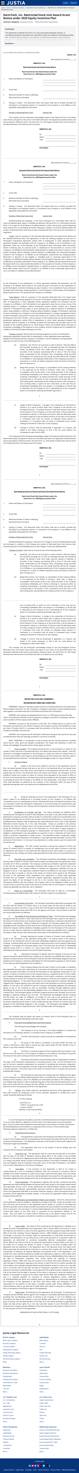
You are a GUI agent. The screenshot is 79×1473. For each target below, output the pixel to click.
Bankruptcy (44, 1340)
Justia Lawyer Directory (48, 1433)
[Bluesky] (44, 1466)
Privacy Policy (55, 1470)
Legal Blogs (7, 1433)
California (43, 1409)
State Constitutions (46, 1400)
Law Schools (45, 1367)
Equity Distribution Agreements (46, 22)
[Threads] (41, 1466)
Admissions (44, 1373)
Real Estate (7, 1386)
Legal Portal (19, 1470)
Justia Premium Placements (49, 1436)
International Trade (10, 1382)
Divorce (42, 1346)
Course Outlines (45, 1379)
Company (28, 1470)
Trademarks (7, 1445)
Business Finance (26, 22)
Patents (5, 1442)
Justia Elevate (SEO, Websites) (50, 1439)
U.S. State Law (46, 1397)
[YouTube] (32, 1466)
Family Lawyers (8, 1356)
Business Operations (10, 1373)
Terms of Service (43, 1470)
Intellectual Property (10, 1379)
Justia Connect (9, 1470)
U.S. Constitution (9, 1400)
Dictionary (43, 1370)
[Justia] (16, 3)
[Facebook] (35, 1466)
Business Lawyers (9, 1343)
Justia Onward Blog (46, 1445)
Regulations (7, 1406)
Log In (65, 3)
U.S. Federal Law (10, 1397)
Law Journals (44, 1382)
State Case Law (45, 1406)
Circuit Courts (8, 1412)
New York (43, 1415)
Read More (9, 43)
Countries (6, 1448)
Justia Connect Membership (50, 1430)
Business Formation (10, 1370)
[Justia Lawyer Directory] (49, 1466)
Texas (42, 1418)
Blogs (42, 1386)
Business (6, 1367)
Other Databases (10, 1427)
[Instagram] (38, 1466)
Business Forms (8, 1436)
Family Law (43, 1356)
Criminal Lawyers (9, 1346)
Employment (7, 1376)
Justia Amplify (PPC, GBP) (48, 1442)
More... (5, 1362)
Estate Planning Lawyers (12, 1353)
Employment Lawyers (10, 1350)
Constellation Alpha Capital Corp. (36, 7)
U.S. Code (6, 1403)
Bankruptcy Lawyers (10, 1340)
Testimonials (44, 1448)
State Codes (44, 1403)
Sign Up (73, 3)
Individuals (44, 1337)
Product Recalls (8, 1439)
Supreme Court (8, 1409)
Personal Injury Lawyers (11, 1359)
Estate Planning (45, 1353)
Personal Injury (45, 1359)
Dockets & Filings (9, 1418)
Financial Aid (44, 1376)
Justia (3, 7)
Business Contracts (18, 7)
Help (34, 1470)
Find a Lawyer (9, 1337)
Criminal (42, 1343)
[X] (46, 1466)
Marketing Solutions (48, 1427)
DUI (41, 1350)
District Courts (8, 1415)
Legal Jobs (6, 1430)
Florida (42, 1412)
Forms (9, 7)
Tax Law (6, 1389)
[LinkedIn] (30, 1466)
